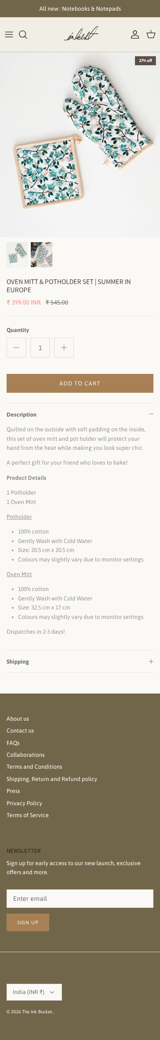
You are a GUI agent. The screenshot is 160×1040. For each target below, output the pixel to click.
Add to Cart (80, 383)
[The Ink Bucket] (80, 34)
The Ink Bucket (37, 1011)
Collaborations (26, 754)
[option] (80, 145)
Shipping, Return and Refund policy (52, 779)
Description (22, 414)
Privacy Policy (24, 803)
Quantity (18, 330)
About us (18, 718)
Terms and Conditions (34, 766)
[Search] (27, 34)
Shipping (18, 661)
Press (13, 791)
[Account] (133, 34)
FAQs (13, 743)
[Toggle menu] (9, 34)
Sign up (28, 922)
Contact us (20, 730)
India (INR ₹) (28, 992)
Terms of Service (28, 815)
